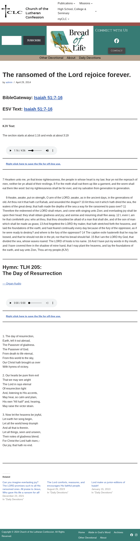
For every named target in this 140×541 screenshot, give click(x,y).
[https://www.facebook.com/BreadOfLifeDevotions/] (116, 41)
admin (9, 82)
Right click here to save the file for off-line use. (33, 163)
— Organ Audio (12, 283)
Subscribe (34, 40)
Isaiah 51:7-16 (48, 97)
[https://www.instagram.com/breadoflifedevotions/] (136, 535)
